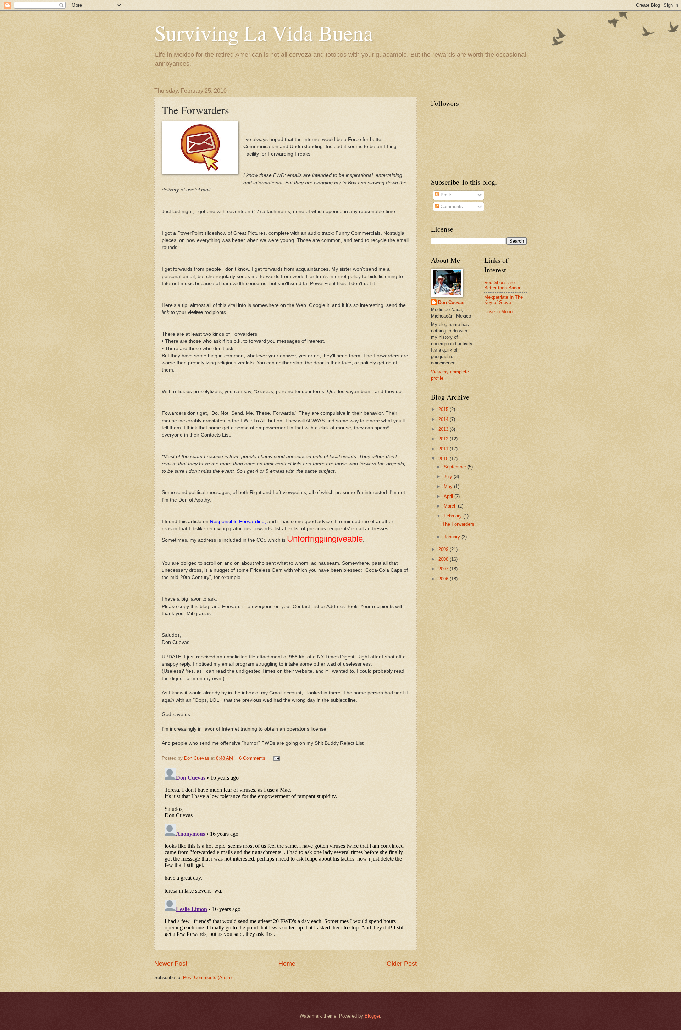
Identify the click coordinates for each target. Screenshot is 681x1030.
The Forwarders (458, 524)
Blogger (372, 1016)
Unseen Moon (498, 311)
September (455, 467)
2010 (444, 458)
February (453, 516)
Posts (446, 194)
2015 (444, 409)
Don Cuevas (451, 302)
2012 (444, 438)
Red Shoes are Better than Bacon (502, 285)
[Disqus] (285, 854)
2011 (444, 448)
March (451, 506)
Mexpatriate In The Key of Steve (503, 299)
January (452, 537)
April (449, 496)
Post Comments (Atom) (207, 977)
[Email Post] (276, 758)
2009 (444, 549)
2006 (444, 578)
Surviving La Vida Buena (263, 32)
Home (286, 963)
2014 (444, 419)
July (449, 476)
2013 (444, 429)
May (449, 486)
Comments (451, 206)
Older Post (402, 963)
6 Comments (252, 758)
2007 (444, 568)
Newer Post (170, 963)
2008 (444, 559)
